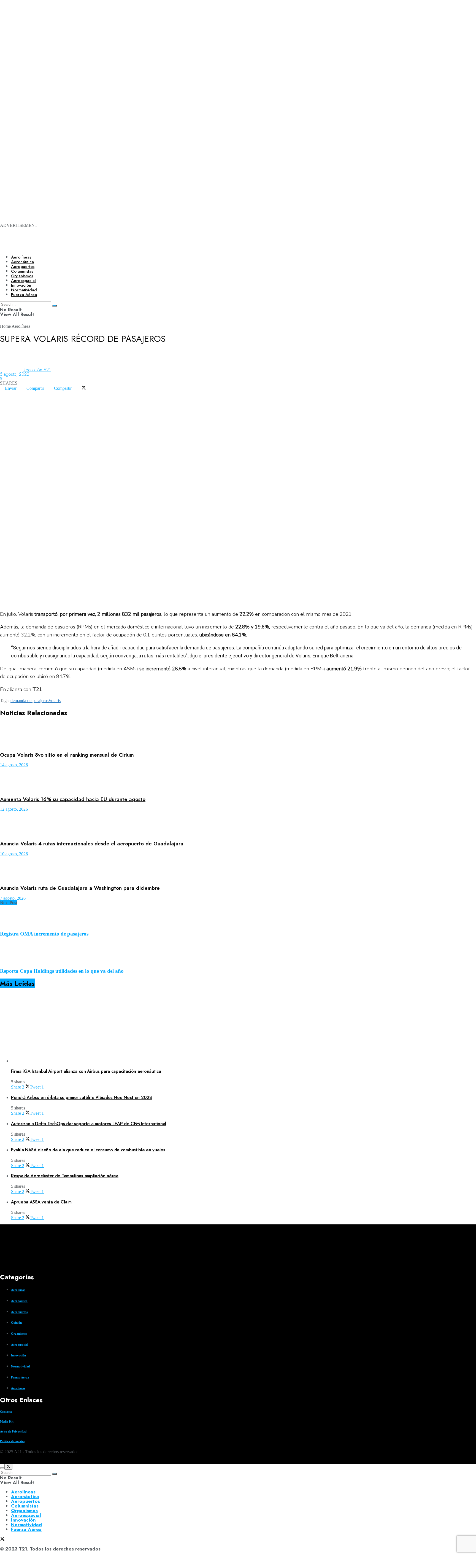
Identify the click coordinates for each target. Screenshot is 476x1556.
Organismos (19, 1333)
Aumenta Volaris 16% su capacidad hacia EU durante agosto (72, 799)
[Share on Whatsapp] (5, 392)
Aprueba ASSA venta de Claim (41, 1202)
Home (5, 326)
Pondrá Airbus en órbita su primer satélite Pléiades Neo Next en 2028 (81, 1097)
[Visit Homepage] (189, 246)
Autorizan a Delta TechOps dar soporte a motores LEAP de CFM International (88, 1123)
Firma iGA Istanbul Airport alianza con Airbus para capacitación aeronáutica (86, 1071)
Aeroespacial (19, 1344)
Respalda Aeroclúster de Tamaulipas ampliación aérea (64, 1176)
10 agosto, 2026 (14, 853)
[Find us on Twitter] (2, 1461)
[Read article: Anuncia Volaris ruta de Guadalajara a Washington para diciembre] (238, 868)
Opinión (16, 1322)
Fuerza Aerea (20, 1377)
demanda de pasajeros (29, 700)
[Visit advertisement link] (220, 72)
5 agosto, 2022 (14, 374)
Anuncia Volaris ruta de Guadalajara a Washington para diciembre (80, 888)
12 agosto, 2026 (14, 809)
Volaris (54, 700)
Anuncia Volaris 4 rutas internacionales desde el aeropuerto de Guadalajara (91, 843)
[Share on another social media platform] (5, 397)
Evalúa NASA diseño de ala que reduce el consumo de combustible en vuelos (88, 1150)
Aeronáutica (22, 262)
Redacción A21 (37, 370)
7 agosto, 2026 (13, 898)
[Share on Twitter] (84, 388)
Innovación (18, 1355)
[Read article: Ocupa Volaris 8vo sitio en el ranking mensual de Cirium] (238, 735)
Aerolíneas (21, 257)
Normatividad (20, 1366)
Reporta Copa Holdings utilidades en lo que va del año (62, 971)
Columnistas (25, 1506)
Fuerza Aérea (26, 1529)
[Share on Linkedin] (15, 392)
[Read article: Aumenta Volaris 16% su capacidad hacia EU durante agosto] (238, 779)
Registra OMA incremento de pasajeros (44, 934)
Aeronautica (19, 1300)
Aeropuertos (22, 267)
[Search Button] (54, 1474)
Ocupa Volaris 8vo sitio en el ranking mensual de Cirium (67, 755)
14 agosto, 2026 (14, 764)
